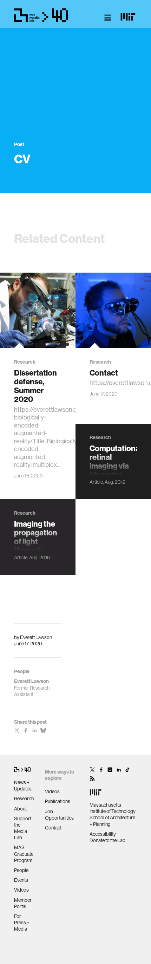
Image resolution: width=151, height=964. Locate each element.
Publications (57, 801)
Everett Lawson (36, 637)
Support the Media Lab (22, 828)
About (20, 809)
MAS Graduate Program (23, 853)
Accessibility (103, 834)
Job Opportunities (59, 814)
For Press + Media (21, 922)
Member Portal (23, 903)
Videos (21, 890)
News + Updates (23, 785)
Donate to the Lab (107, 840)
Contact (53, 828)
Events (21, 880)
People (21, 870)
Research (24, 798)
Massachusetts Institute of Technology (113, 808)
